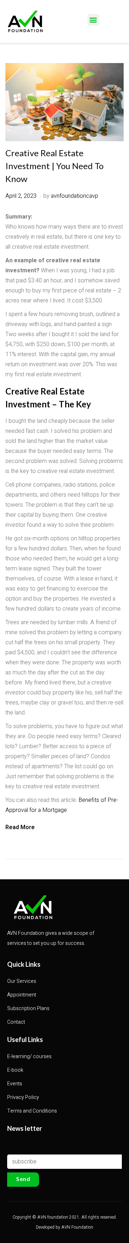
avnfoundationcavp (74, 196)
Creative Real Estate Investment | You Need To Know (54, 166)
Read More (20, 827)
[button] (93, 20)
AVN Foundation (77, 1227)
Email (14, 1147)
